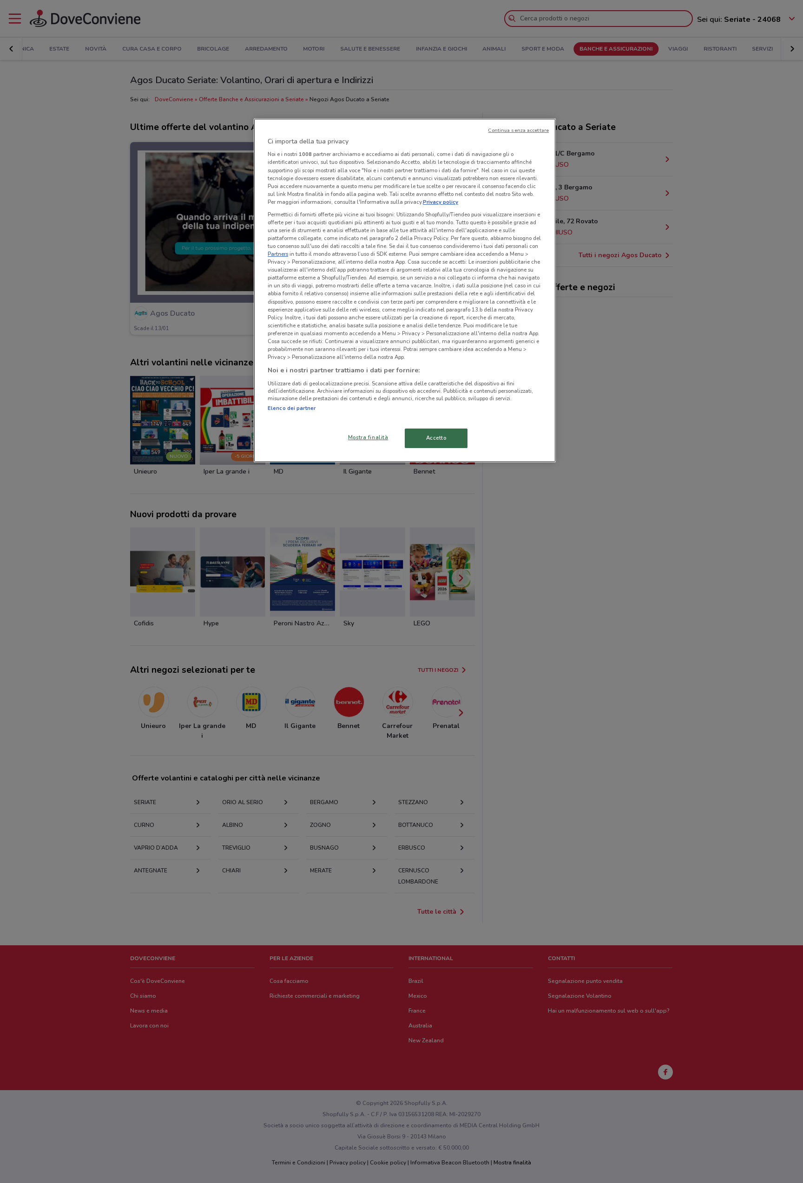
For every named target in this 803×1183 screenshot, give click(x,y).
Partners (278, 254)
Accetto (436, 438)
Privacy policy (440, 202)
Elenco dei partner (292, 408)
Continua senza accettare (518, 130)
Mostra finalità (368, 437)
